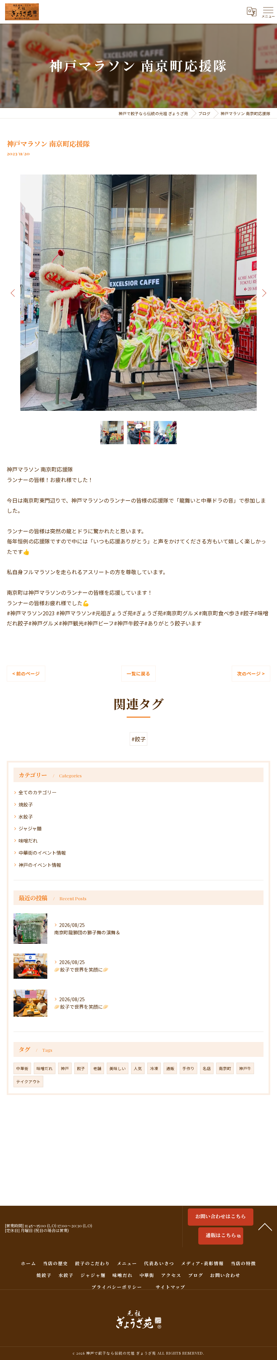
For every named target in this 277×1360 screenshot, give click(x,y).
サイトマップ (170, 1287)
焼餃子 (26, 804)
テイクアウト (28, 1081)
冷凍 (154, 1068)
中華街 (22, 1068)
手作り (188, 1068)
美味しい (117, 1068)
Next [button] (263, 292)
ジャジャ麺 (30, 828)
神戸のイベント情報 (40, 864)
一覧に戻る (138, 673)
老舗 (97, 1068)
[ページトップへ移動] (265, 1226)
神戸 (65, 1068)
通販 (170, 1068)
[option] (138, 293)
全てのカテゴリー (37, 792)
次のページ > (251, 673)
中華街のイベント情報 (42, 852)
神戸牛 (245, 1068)
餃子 (81, 1068)
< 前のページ (26, 673)
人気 (138, 1068)
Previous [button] (13, 292)
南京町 (225, 1068)
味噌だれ (28, 840)
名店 (207, 1068)
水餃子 (26, 816)
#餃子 (138, 739)
